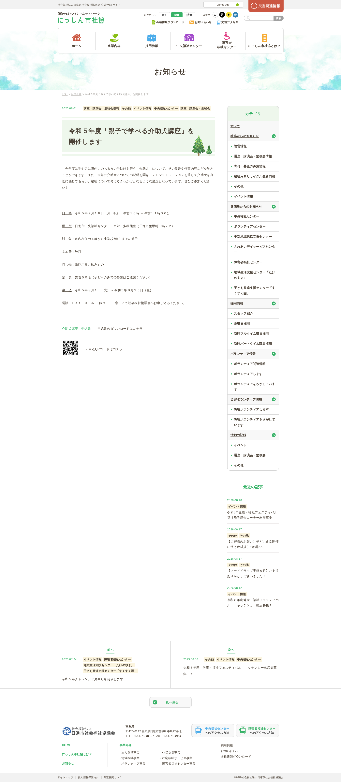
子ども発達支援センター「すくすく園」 (254, 290)
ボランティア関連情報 (250, 363)
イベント (240, 445)
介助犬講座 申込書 (76, 328)
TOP (65, 94)
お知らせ (76, 94)
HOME (66, 745)
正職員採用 (242, 323)
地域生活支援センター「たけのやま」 (254, 275)
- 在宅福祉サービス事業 (176, 758)
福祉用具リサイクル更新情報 (254, 176)
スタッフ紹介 (243, 313)
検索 (278, 18)
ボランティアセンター (250, 226)
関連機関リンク (113, 777)
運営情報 (240, 146)
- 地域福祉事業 (130, 758)
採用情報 (227, 745)
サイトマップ (65, 777)
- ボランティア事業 (133, 763)
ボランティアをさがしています (254, 386)
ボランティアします (248, 374)
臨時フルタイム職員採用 (251, 333)
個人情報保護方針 (88, 777)
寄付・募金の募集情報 (250, 166)
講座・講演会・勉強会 (250, 455)
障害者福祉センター (248, 262)
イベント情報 (243, 196)
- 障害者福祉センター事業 (177, 763)
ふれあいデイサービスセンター (254, 249)
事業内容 (126, 745)
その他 (239, 186)
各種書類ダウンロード (236, 756)
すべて (235, 126)
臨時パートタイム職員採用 (253, 343)
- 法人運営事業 (130, 752)
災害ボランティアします (251, 409)
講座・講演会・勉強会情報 (253, 156)
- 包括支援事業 (170, 752)
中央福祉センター (246, 216)
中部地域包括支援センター (253, 236)
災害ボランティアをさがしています (254, 422)
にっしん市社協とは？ (77, 754)
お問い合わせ (230, 751)
